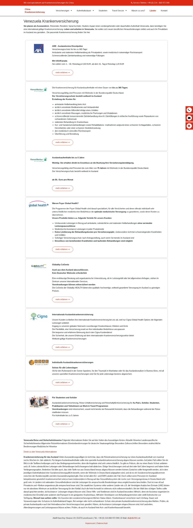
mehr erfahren (61, 72)
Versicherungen (62, 10)
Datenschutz (102, 523)
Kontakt (164, 10)
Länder (153, 10)
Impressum (90, 523)
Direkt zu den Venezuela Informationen (40, 452)
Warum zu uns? (138, 10)
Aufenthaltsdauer (84, 10)
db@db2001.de (133, 518)
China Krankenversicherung (35, 10)
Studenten (103, 10)
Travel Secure (118, 10)
